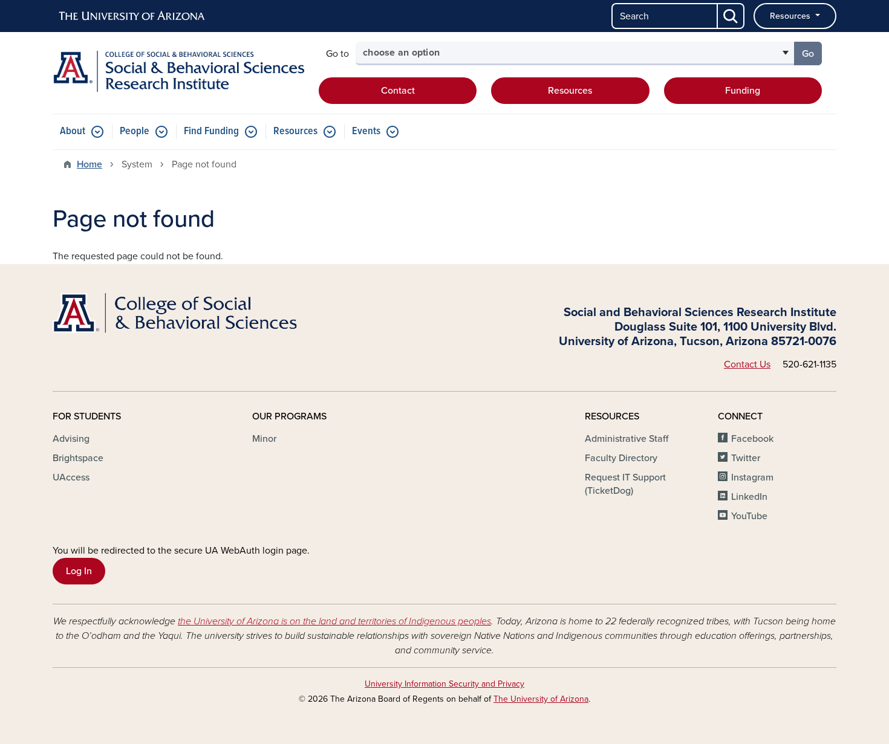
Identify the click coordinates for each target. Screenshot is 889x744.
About (72, 131)
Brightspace (78, 458)
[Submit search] (731, 16)
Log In (79, 571)
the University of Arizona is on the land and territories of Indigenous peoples (334, 621)
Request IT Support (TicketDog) (625, 484)
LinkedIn (749, 497)
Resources (791, 16)
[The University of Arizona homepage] (132, 16)
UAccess (71, 477)
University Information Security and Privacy (444, 684)
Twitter (745, 458)
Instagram (752, 477)
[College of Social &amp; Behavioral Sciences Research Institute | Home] (178, 71)
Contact (398, 91)
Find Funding (211, 131)
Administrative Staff (626, 439)
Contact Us (747, 364)
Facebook (752, 439)
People (134, 131)
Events (366, 131)
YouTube (749, 516)
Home (89, 164)
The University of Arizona (540, 699)
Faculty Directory (621, 458)
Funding (742, 91)
